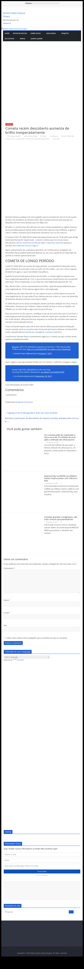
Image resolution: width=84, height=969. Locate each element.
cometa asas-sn (10, 139)
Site (5, 625)
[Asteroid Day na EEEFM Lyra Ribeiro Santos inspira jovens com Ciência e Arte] (23, 475)
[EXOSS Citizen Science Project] (14, 29)
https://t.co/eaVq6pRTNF (37, 349)
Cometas (9, 124)
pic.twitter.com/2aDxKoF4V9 (52, 372)
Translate (20, 660)
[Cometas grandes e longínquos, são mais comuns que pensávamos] (23, 516)
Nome (7, 600)
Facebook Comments (24, 402)
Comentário (9, 568)
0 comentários (53, 136)
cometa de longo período (41, 139)
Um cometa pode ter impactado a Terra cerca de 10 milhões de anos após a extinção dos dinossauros (60, 437)
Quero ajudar (36, 39)
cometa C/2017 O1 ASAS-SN (24, 139)
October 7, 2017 (45, 353)
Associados (51, 33)
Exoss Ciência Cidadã (30, 136)
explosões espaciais (55, 243)
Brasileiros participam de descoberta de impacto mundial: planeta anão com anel (42, 420)
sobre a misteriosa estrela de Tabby (30, 243)
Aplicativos (9, 39)
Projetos (65, 33)
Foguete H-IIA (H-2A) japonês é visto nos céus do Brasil (31, 413)
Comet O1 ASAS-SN (67, 136)
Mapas (22, 39)
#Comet (15, 347)
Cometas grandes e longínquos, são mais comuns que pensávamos (60, 518)
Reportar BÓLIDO (20, 33)
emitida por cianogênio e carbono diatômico (43, 332)
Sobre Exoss (36, 33)
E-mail (7, 613)
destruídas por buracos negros (25, 245)
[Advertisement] (42, 890)
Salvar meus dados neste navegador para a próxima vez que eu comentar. (37, 638)
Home (7, 33)
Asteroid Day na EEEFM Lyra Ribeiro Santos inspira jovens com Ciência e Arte (60, 478)
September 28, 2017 (43, 376)
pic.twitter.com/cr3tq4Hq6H (59, 349)
